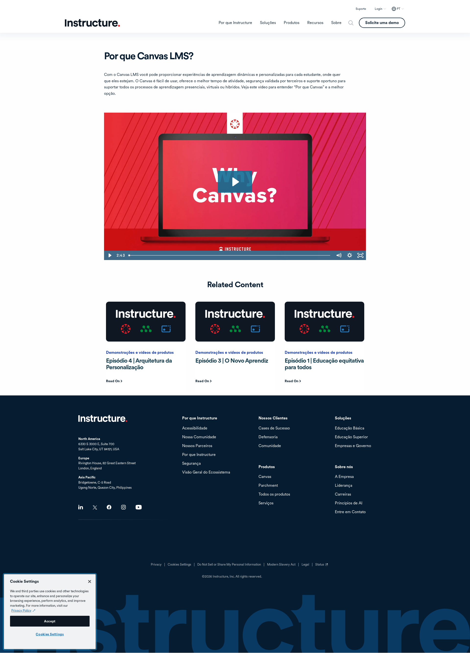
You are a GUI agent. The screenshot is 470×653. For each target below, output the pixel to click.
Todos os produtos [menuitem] (274, 494)
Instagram (123, 507)
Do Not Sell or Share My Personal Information (229, 564)
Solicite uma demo (382, 22)
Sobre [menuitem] (336, 23)
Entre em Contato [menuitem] (350, 512)
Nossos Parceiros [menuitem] (197, 446)
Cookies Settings (50, 634)
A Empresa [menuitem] (344, 477)
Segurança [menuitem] (191, 464)
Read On (113, 381)
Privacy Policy (21, 610)
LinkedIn (80, 507)
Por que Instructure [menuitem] (235, 23)
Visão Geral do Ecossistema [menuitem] (206, 472)
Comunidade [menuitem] (269, 446)
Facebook (109, 507)
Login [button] (378, 9)
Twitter (95, 507)
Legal (305, 564)
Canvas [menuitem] (264, 477)
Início (102, 418)
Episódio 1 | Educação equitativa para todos (324, 363)
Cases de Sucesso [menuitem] (274, 428)
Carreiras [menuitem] (343, 494)
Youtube (139, 507)
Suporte (361, 9)
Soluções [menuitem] (268, 23)
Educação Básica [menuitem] (349, 428)
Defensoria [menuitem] (268, 437)
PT (398, 9)
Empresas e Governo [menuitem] (353, 446)
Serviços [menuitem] (265, 503)
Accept (50, 621)
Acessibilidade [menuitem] (194, 428)
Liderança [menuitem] (343, 486)
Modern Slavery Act (281, 564)
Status (322, 566)
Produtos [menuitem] (291, 23)
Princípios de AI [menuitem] (348, 503)
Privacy (156, 564)
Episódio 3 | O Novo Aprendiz (231, 360)
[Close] (89, 581)
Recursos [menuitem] (315, 23)
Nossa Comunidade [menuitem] (199, 437)
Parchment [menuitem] (268, 486)
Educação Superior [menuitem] (351, 437)
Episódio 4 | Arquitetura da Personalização (139, 363)
